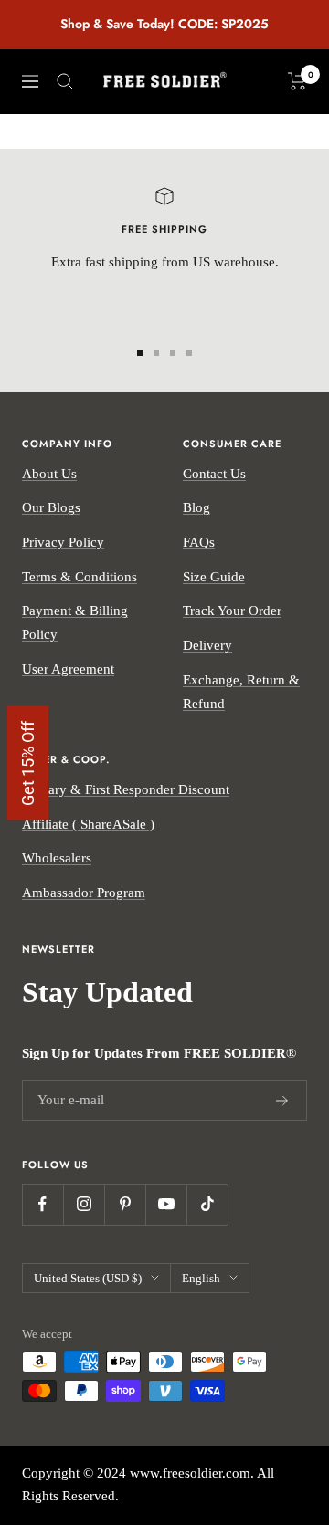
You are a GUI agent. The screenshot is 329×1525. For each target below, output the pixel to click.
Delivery (207, 645)
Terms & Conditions (79, 576)
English (201, 1278)
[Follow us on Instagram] (83, 1204)
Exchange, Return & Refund (241, 692)
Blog (196, 507)
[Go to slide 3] (172, 353)
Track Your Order (232, 610)
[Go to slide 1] (140, 353)
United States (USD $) (88, 1278)
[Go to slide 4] (189, 353)
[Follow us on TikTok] (207, 1204)
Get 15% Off (27, 762)
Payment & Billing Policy (75, 622)
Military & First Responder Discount (125, 789)
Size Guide (214, 576)
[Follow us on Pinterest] (124, 1204)
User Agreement (68, 669)
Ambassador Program (83, 892)
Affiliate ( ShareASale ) (88, 824)
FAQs (199, 542)
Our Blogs (51, 507)
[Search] (65, 81)
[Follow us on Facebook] (42, 1204)
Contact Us (214, 473)
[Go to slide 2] (156, 353)
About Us (49, 473)
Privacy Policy (63, 542)
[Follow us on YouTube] (165, 1204)
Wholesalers (56, 858)
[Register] (282, 1100)
